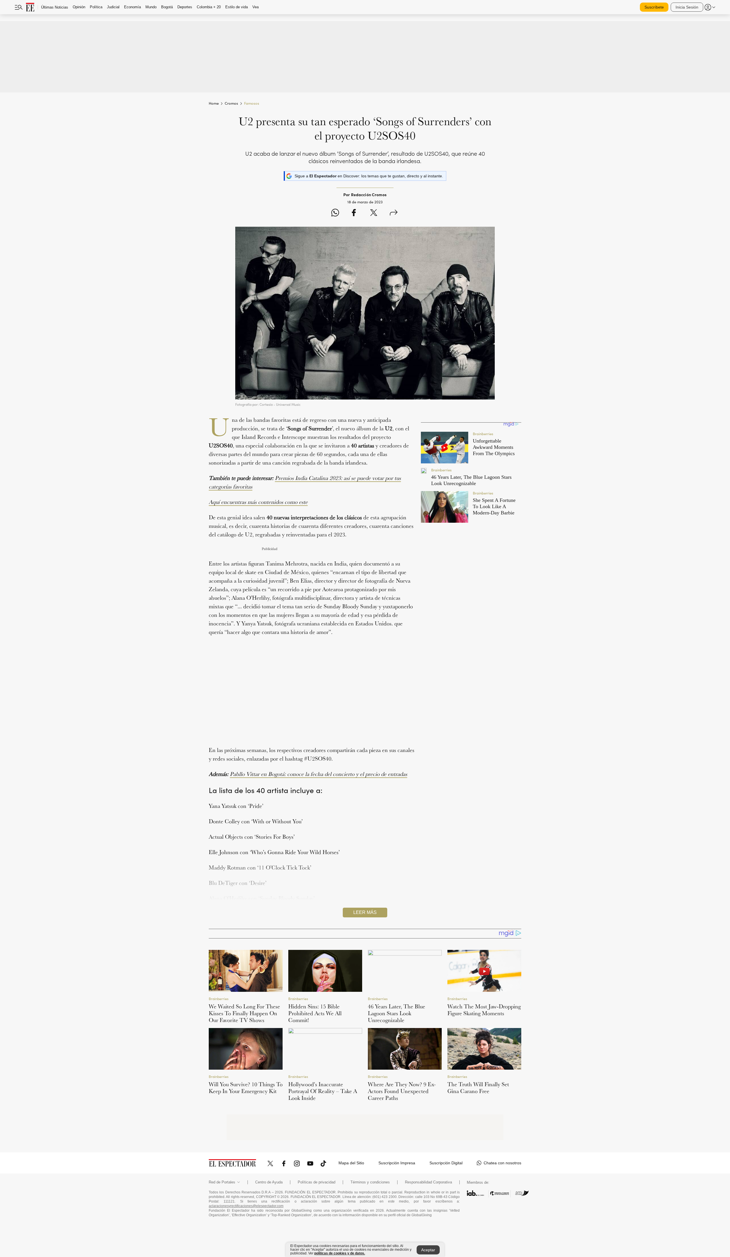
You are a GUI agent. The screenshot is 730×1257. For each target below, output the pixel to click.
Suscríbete (654, 7)
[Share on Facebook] (353, 213)
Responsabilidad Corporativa (428, 1182)
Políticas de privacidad (316, 1182)
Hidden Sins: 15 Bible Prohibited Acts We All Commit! (315, 1013)
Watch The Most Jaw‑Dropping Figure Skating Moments (484, 1010)
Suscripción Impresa (396, 1163)
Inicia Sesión (687, 7)
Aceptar (428, 1250)
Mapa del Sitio (351, 1163)
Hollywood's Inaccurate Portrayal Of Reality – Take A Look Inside (322, 1091)
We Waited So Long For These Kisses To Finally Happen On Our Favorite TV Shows (244, 1013)
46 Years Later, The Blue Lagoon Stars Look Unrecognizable (396, 1013)
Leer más (365, 912)
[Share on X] (373, 213)
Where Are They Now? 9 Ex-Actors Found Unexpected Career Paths (402, 1091)
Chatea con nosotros (502, 1163)
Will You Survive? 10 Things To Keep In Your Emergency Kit (246, 1087)
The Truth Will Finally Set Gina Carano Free (478, 1087)
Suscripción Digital (446, 1163)
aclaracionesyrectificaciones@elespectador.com (246, 1206)
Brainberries (218, 998)
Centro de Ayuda (269, 1182)
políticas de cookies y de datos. (339, 1253)
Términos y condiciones (370, 1182)
